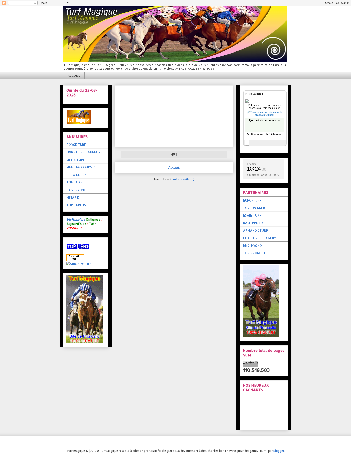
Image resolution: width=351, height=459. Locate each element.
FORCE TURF (76, 144)
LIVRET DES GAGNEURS (84, 152)
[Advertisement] (174, 115)
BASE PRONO (76, 190)
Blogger (278, 451)
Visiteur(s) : (75, 219)
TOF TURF (74, 182)
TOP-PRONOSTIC (256, 253)
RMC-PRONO (252, 245)
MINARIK (72, 197)
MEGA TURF (75, 160)
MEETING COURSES (81, 167)
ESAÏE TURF (252, 215)
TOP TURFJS (76, 205)
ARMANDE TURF (255, 230)
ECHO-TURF (252, 200)
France (251, 163)
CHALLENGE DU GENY (259, 238)
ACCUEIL (74, 75)
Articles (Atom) (183, 179)
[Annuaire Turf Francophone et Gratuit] (79, 264)
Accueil (174, 167)
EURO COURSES (78, 175)
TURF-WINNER (254, 208)
